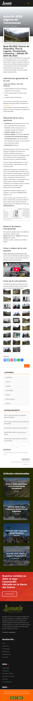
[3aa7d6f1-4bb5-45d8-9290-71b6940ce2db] (16, 291)
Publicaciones (6, 654)
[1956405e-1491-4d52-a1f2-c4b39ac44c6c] (7, 327)
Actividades (14, 26)
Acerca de (5, 646)
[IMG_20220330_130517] (16, 313)
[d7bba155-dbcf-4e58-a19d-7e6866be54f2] (7, 342)
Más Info (13, 698)
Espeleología (9, 390)
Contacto (5, 657)
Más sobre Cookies (8, 676)
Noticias (8, 403)
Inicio (3, 643)
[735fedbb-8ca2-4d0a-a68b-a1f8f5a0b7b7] (26, 320)
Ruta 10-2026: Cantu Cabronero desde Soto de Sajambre (16, 509)
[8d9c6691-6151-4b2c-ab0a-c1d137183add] (7, 313)
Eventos (8, 395)
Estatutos (5, 679)
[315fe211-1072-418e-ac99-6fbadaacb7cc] (16, 306)
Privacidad (5, 671)
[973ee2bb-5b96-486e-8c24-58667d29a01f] (26, 291)
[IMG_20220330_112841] (7, 320)
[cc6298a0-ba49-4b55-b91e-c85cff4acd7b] (26, 299)
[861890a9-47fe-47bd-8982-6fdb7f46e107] (16, 299)
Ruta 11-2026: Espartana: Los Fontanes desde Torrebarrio (16, 486)
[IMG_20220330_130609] (7, 349)
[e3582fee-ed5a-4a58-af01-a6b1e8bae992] (26, 342)
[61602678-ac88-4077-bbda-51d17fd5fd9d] (7, 299)
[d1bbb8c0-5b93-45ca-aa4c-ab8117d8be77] (16, 335)
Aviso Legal (5, 668)
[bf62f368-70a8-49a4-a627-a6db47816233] (7, 335)
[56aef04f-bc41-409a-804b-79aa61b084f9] (7, 306)
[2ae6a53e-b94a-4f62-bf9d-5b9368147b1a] (16, 327)
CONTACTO (9, 594)
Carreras (8, 382)
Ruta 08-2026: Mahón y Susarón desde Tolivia (16, 555)
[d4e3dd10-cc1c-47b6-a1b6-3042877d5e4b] (26, 335)
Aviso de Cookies (7, 673)
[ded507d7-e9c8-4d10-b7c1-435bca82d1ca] (16, 342)
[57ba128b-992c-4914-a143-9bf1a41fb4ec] (16, 320)
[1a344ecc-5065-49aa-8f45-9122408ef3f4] (7, 291)
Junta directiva (7, 682)
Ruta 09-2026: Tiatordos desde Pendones (15, 428)
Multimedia (5, 651)
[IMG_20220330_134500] (16, 349)
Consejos (8, 386)
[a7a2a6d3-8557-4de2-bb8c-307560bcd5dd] (26, 327)
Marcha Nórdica (10, 399)
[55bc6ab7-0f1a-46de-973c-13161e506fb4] (26, 313)
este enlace (6, 105)
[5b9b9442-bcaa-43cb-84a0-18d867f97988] (26, 306)
